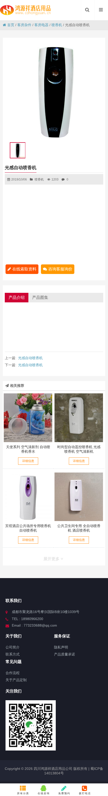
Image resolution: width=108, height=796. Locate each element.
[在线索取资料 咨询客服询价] (28, 417)
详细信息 (28, 461)
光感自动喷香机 (30, 358)
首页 (10, 25)
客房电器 (41, 25)
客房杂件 (24, 25)
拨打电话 (85, 793)
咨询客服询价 (60, 269)
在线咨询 (44, 793)
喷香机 (56, 25)
